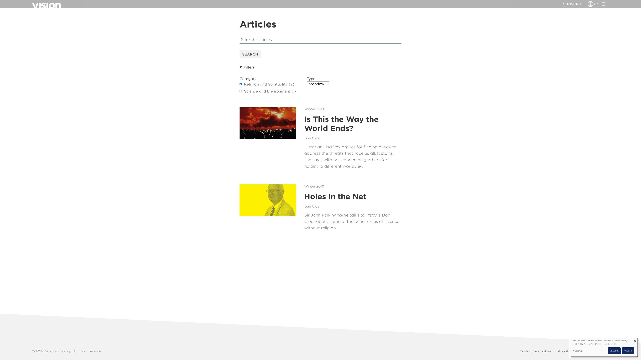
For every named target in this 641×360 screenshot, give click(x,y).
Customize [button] (578, 351)
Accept (628, 351)
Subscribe (574, 4)
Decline (614, 351)
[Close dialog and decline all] (635, 340)
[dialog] (604, 347)
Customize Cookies (535, 351)
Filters (249, 67)
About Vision (568, 351)
